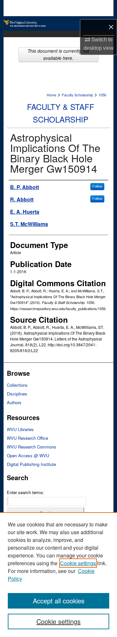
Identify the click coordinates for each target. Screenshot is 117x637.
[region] (58, 574)
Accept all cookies (58, 600)
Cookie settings (78, 563)
